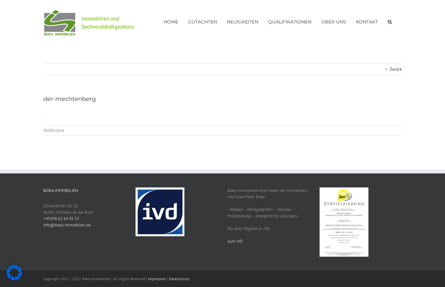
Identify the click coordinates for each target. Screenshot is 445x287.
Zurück (396, 69)
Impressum (157, 278)
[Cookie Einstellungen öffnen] (14, 279)
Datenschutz (179, 278)
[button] (390, 21)
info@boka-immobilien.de (67, 225)
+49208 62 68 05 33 (61, 218)
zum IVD (235, 241)
